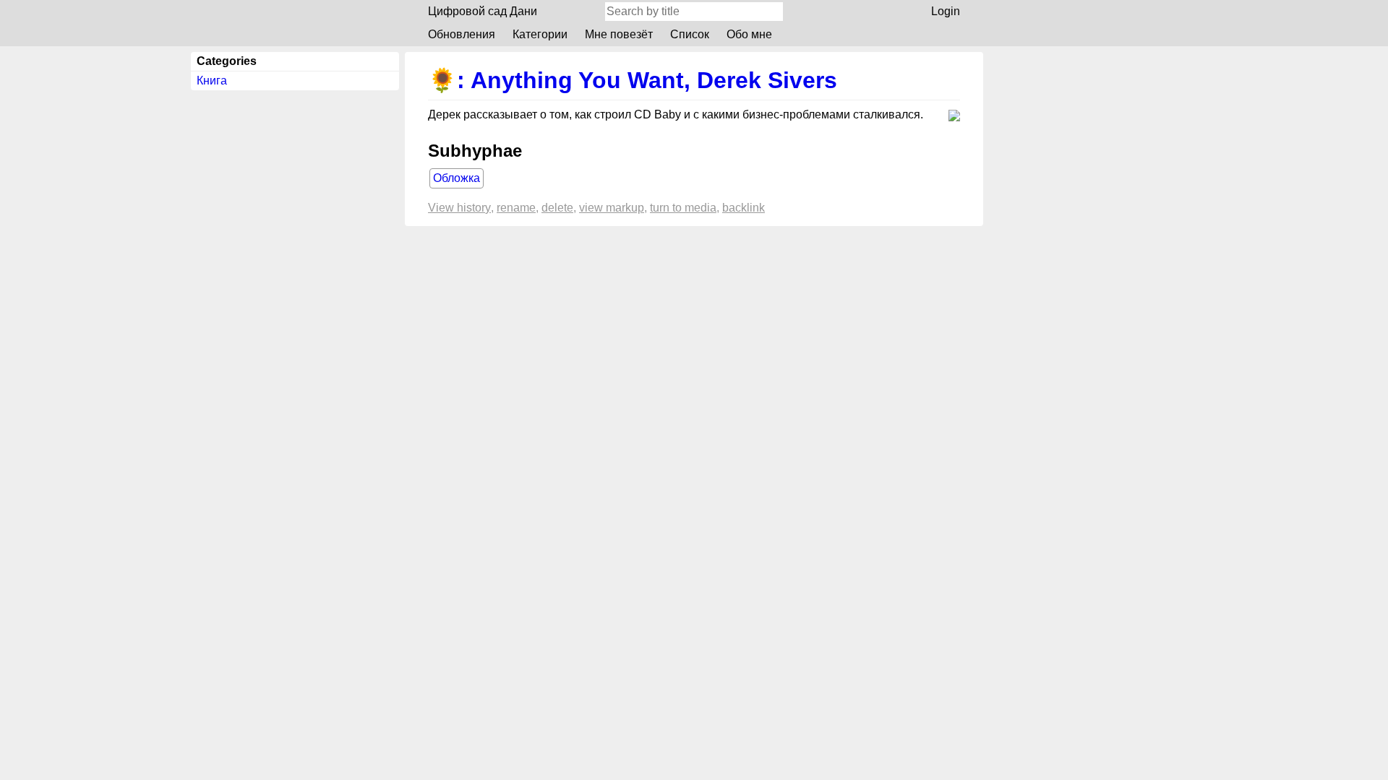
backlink (743, 208)
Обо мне (749, 34)
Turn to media (683, 208)
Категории (540, 34)
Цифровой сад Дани (482, 11)
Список (689, 34)
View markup (611, 208)
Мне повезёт (619, 34)
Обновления (461, 34)
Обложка (456, 178)
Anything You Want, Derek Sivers (654, 80)
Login (945, 11)
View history (459, 208)
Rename (516, 208)
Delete (557, 208)
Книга (212, 80)
